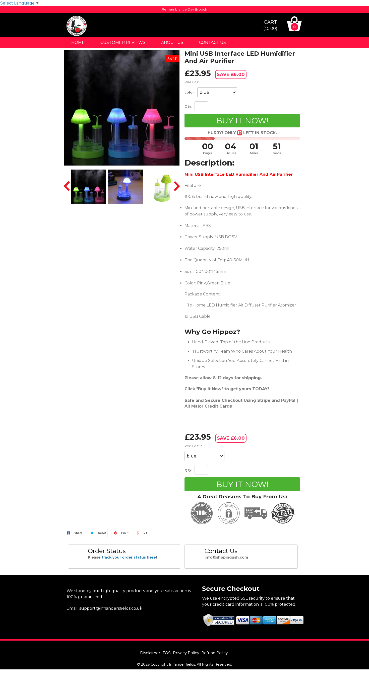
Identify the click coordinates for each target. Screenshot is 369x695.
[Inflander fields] (77, 34)
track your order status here (129, 557)
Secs (277, 153)
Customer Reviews (122, 42)
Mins (254, 153)
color (189, 92)
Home (78, 42)
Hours (230, 153)
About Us (172, 42)
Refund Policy (214, 652)
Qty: (188, 106)
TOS (167, 652)
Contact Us (212, 42)
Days (207, 153)
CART (270, 25)
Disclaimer (150, 652)
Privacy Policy (186, 652)
